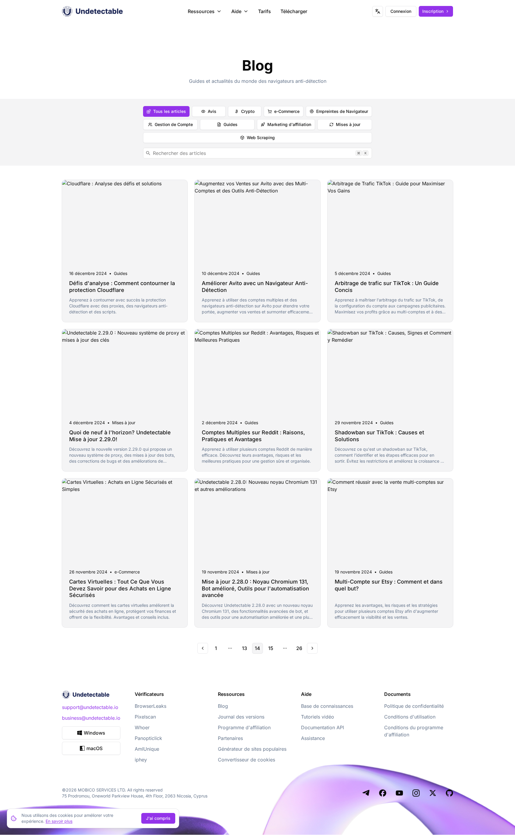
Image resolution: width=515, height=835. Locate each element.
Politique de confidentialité (414, 706)
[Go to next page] (312, 648)
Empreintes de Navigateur (342, 111)
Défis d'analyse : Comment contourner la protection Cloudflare (122, 286)
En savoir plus (59, 821)
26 (299, 648)
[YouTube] (399, 793)
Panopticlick (148, 738)
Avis (212, 111)
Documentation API (322, 727)
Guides (231, 124)
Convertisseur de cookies (246, 760)
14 (257, 648)
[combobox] (257, 153)
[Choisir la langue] (377, 11)
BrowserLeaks (150, 706)
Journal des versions (241, 717)
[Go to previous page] (202, 648)
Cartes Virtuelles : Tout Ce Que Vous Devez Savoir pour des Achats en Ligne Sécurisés (120, 588)
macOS (94, 748)
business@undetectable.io (91, 718)
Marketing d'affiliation (289, 124)
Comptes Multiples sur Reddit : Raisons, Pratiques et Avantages (253, 435)
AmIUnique (147, 749)
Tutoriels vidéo (317, 717)
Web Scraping (261, 137)
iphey (141, 760)
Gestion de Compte (174, 124)
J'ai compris (158, 818)
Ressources (201, 11)
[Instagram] (416, 793)
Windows (94, 733)
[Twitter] (432, 793)
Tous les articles (169, 111)
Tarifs (264, 11)
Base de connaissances (327, 706)
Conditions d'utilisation (409, 717)
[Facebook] (382, 793)
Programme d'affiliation (244, 727)
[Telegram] (366, 793)
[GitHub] (449, 793)
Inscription (432, 11)
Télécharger (293, 11)
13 (244, 648)
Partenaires (230, 738)
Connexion (400, 11)
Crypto (248, 111)
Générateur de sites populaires (252, 749)
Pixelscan (145, 717)
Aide (236, 11)
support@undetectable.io (90, 707)
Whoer (142, 727)
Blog (223, 706)
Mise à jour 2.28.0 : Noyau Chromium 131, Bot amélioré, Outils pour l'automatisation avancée (255, 588)
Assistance (313, 738)
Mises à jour (348, 124)
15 (270, 648)
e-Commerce (287, 111)
